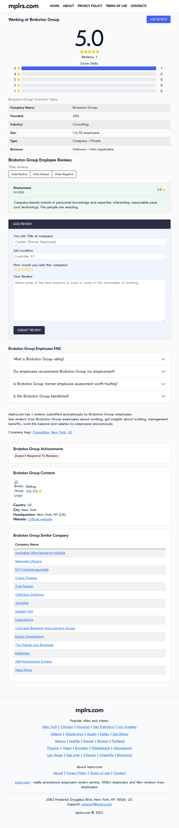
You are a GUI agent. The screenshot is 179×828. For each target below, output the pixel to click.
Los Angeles (127, 727)
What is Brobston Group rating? (38, 359)
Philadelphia (101, 748)
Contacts (138, 6)
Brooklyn (81, 748)
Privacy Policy (90, 6)
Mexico (60, 741)
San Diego (120, 734)
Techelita (21, 603)
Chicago (67, 727)
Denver (88, 741)
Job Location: (24, 250)
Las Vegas (55, 755)
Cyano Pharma (26, 578)
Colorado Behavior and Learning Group (45, 628)
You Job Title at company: (33, 236)
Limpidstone (24, 620)
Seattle (74, 741)
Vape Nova (23, 670)
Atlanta (56, 734)
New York (58, 432)
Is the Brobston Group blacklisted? (41, 396)
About (68, 6)
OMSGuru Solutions (29, 595)
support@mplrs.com (97, 804)
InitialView (22, 653)
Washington (74, 734)
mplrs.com (22, 782)
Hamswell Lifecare (28, 561)
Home (54, 6)
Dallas (104, 734)
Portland (118, 741)
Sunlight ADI (24, 611)
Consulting (41, 432)
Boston (102, 741)
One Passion (24, 586)
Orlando (89, 755)
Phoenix (53, 748)
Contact (120, 773)
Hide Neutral (41, 174)
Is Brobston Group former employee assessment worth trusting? (65, 384)
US (70, 432)
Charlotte (107, 755)
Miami (67, 748)
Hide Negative (64, 174)
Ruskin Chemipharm (29, 637)
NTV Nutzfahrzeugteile (32, 570)
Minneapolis (123, 748)
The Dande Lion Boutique (34, 645)
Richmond (124, 755)
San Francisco (103, 727)
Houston (83, 727)
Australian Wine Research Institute (40, 553)
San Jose (73, 755)
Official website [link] (40, 519)
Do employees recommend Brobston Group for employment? (64, 371)
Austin (91, 734)
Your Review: (23, 276)
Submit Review (29, 330)
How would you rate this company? (41, 265)
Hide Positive (19, 174)
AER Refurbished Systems (33, 662)
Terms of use (116, 6)
